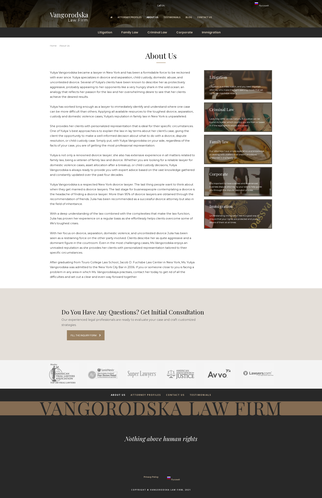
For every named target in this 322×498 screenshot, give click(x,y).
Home (53, 45)
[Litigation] (238, 85)
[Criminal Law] (238, 117)
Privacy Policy (151, 476)
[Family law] (238, 149)
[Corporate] (238, 182)
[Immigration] (238, 214)
